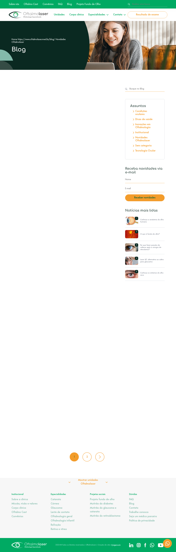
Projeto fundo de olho (102, 499)
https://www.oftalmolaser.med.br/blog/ (36, 39)
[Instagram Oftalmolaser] (139, 545)
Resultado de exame (147, 14)
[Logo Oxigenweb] (116, 545)
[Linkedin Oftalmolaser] (131, 545)
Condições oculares (141, 113)
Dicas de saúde (143, 119)
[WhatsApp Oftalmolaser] (152, 545)
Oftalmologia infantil (62, 520)
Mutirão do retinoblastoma (105, 516)
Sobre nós (14, 4)
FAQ (60, 4)
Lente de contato (60, 512)
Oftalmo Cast (31, 4)
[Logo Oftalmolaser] (28, 15)
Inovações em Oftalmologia (142, 126)
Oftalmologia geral (61, 516)
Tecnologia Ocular (145, 151)
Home (14, 39)
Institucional (142, 132)
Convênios (48, 4)
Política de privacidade (142, 520)
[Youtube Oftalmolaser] (160, 545)
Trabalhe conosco (138, 512)
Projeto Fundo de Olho (89, 4)
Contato (133, 508)
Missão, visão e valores (25, 503)
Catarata (56, 499)
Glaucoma (56, 508)
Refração (56, 525)
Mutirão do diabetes (101, 503)
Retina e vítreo (59, 529)
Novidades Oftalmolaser (142, 139)
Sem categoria (143, 145)
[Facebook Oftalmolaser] (145, 545)
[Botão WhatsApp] (167, 543)
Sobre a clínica (20, 499)
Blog (69, 4)
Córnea (55, 503)
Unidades (59, 14)
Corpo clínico (76, 14)
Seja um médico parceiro (143, 516)
